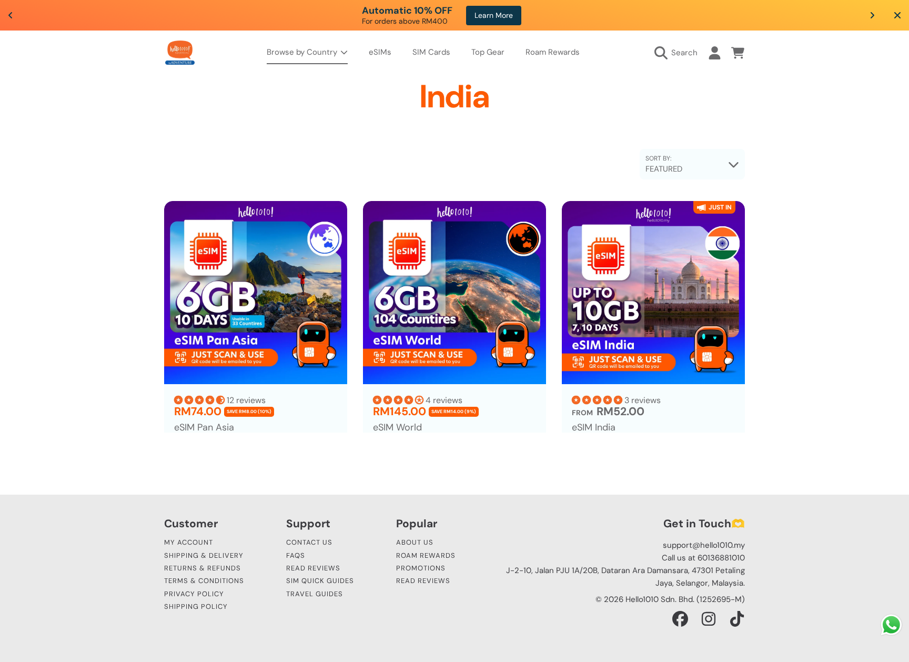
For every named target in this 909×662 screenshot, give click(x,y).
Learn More (599, 15)
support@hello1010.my (704, 545)
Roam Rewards (426, 555)
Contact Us (309, 542)
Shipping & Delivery (204, 555)
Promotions (421, 568)
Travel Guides (314, 593)
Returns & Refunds (202, 568)
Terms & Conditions (204, 580)
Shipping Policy (196, 606)
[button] (678, 52)
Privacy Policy (194, 593)
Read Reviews (313, 568)
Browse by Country (303, 52)
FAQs (295, 555)
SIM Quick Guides (320, 580)
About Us (414, 542)
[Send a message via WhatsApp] (891, 625)
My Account (188, 542)
